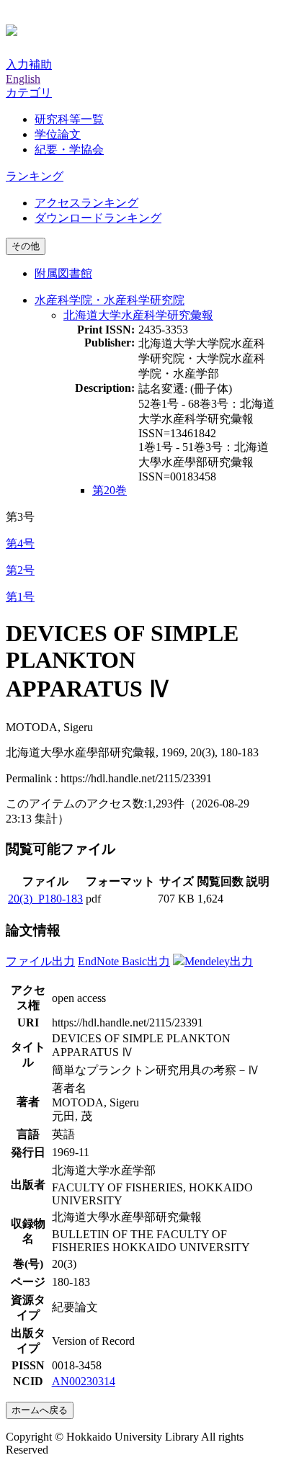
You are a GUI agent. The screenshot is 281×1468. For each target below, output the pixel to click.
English (23, 79)
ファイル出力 (40, 961)
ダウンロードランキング (98, 218)
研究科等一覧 (69, 119)
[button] (29, 92)
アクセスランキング (86, 203)
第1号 (20, 597)
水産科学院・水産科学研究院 (109, 300)
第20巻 (109, 490)
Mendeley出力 (218, 961)
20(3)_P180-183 (45, 898)
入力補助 (29, 64)
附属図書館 (63, 273)
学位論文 (58, 134)
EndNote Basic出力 (124, 961)
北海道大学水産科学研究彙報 (138, 315)
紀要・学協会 (69, 149)
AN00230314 (83, 1381)
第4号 (20, 543)
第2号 (20, 570)
